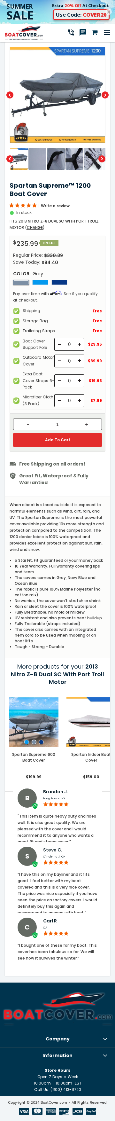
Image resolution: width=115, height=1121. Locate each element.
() (35, 227)
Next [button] (105, 94)
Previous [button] (9, 94)
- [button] (28, 425)
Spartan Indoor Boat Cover (91, 757)
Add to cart (57, 440)
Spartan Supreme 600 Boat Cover (33, 757)
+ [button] (87, 425)
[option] (57, 95)
